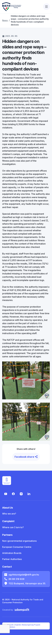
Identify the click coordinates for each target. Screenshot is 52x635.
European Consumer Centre (16, 547)
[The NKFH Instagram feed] (21, 494)
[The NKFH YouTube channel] (5, 494)
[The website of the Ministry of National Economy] (6, 480)
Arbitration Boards (11, 553)
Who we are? (9, 513)
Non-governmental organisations (19, 540)
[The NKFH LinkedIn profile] (29, 494)
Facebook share (24, 456)
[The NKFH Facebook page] (13, 494)
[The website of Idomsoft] (22, 609)
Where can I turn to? (13, 527)
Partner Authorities (12, 559)
